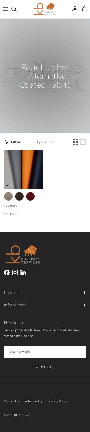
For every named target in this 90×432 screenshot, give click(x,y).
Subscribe (45, 367)
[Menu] (5, 9)
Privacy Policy (57, 401)
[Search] (16, 9)
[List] (83, 142)
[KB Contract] (45, 9)
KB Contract (22, 415)
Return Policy (33, 401)
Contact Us (11, 401)
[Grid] (76, 142)
